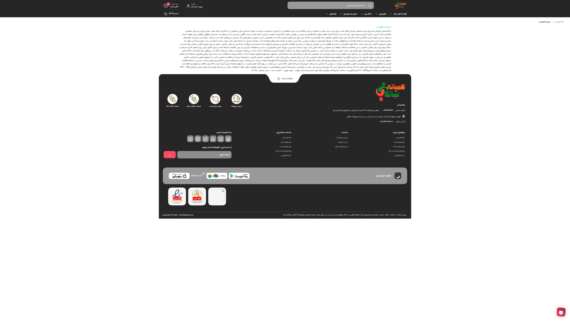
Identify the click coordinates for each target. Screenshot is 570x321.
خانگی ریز (368, 14)
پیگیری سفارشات (342, 137)
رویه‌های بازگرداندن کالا (397, 151)
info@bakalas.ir (386, 121)
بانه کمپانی (559, 22)
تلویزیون (382, 14)
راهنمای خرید (400, 137)
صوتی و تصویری (350, 14)
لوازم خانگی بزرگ (400, 14)
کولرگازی (332, 14)
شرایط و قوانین (399, 155)
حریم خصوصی (343, 142)
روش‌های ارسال (399, 142)
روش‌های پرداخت (399, 146)
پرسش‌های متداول (341, 146)
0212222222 (388, 110)
